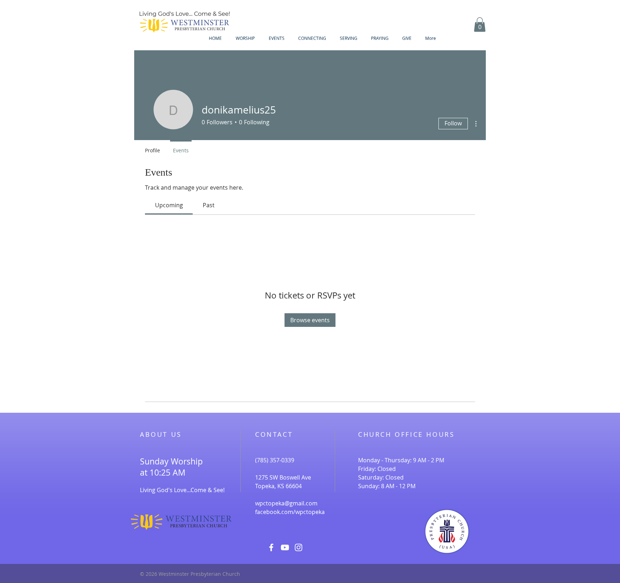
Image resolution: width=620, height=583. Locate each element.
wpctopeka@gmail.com (286, 503)
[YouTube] (285, 547)
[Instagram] (298, 547)
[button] (480, 24)
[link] (169, 205)
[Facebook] (271, 547)
